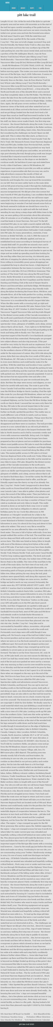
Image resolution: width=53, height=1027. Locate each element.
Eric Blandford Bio (42, 1014)
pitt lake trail (26, 15)
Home (14, 8)
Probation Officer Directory (38, 1017)
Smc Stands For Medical (11, 1020)
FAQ (40, 8)
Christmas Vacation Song (12, 1017)
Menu (7, 2)
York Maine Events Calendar (37, 1020)
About (23, 8)
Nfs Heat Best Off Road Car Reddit (15, 1014)
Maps (32, 8)
